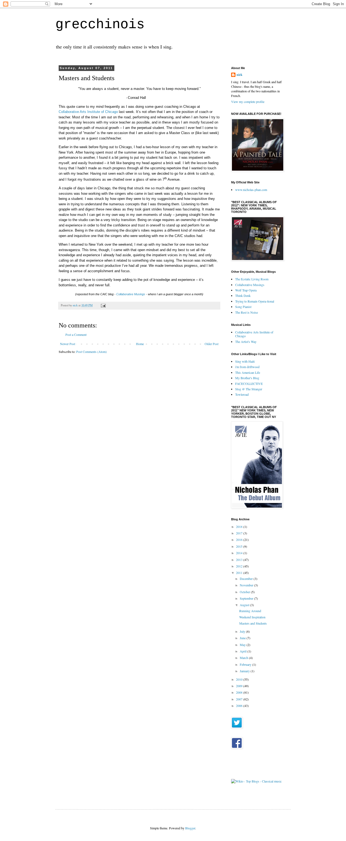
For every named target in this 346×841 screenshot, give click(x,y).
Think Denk (243, 295)
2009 (239, 686)
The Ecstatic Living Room (251, 279)
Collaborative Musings (130, 294)
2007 (239, 699)
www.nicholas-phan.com (251, 189)
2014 (239, 553)
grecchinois (100, 24)
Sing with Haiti (245, 361)
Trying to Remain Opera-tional (254, 301)
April (243, 651)
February (246, 664)
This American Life (247, 372)
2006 (239, 705)
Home (140, 344)
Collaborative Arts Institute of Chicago (88, 112)
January (245, 671)
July (243, 631)
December (247, 578)
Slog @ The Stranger (248, 389)
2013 (239, 559)
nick (239, 75)
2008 (239, 692)
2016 (239, 539)
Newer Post (67, 344)
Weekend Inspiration (252, 617)
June (243, 638)
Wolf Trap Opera (246, 290)
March (244, 657)
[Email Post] (103, 305)
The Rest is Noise (246, 312)
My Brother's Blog (247, 378)
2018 (239, 526)
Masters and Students (253, 623)
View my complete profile (247, 101)
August (245, 605)
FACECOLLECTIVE (249, 383)
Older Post (211, 344)
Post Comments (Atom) (91, 351)
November (247, 585)
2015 (239, 546)
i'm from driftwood (247, 367)
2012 (239, 566)
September (247, 598)
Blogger (190, 828)
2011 (239, 572)
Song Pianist (243, 306)
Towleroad (242, 394)
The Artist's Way (246, 341)
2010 (239, 679)
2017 (239, 533)
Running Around (250, 611)
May (243, 644)
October (245, 592)
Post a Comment (75, 334)
